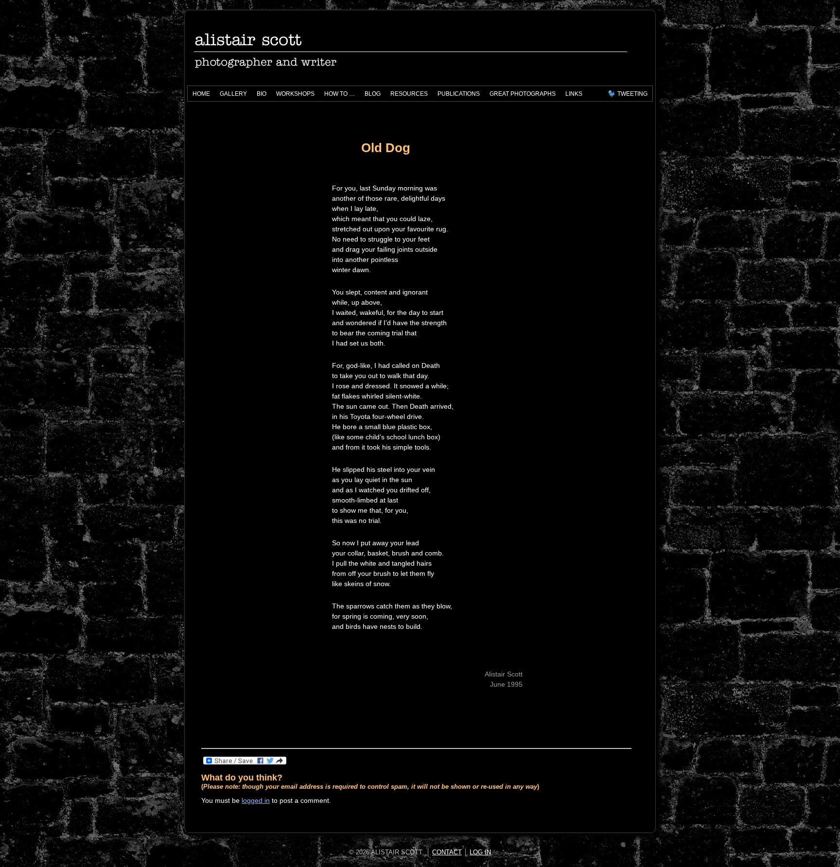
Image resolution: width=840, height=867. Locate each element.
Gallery (233, 93)
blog (373, 93)
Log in (480, 852)
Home (201, 93)
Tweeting (632, 93)
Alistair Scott (301, 49)
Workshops (293, 95)
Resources (406, 95)
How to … (337, 95)
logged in (256, 800)
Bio (261, 93)
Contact (447, 852)
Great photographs (523, 93)
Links (573, 93)
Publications (456, 95)
